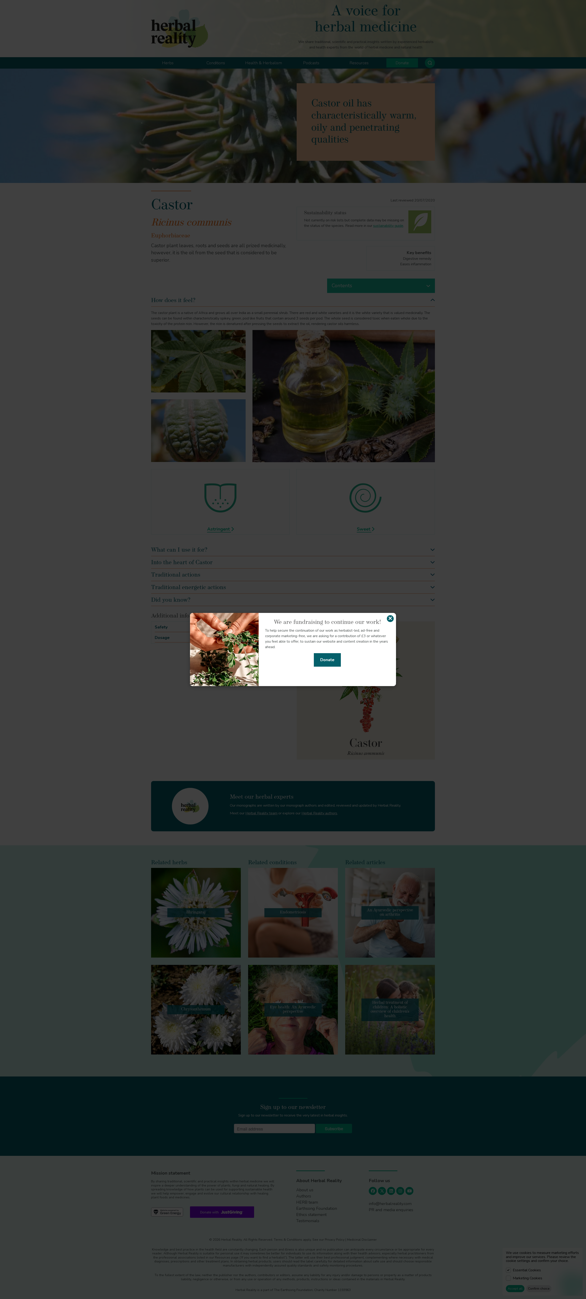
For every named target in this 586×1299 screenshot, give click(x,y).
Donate (327, 660)
